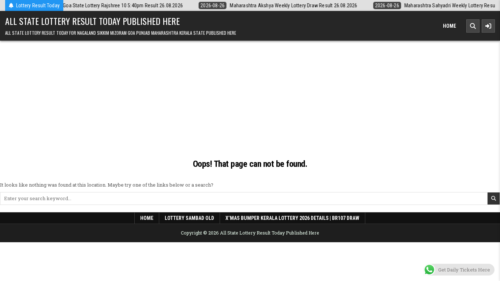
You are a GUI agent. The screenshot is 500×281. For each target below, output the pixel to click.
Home (449, 26)
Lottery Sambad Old (189, 218)
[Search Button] (473, 26)
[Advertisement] (250, 103)
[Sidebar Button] (488, 26)
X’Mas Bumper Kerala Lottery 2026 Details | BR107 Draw (292, 218)
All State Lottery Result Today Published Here (92, 20)
